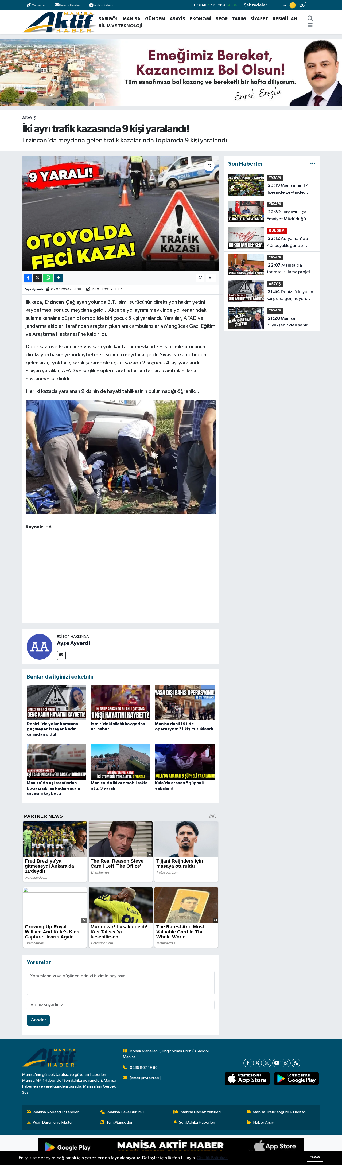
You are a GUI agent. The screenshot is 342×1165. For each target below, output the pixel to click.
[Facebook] (247, 1063)
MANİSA (132, 19)
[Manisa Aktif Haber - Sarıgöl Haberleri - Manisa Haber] (59, 22)
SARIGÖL (108, 19)
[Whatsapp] (286, 1063)
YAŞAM (275, 178)
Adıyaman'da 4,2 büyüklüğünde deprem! (287, 242)
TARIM (239, 19)
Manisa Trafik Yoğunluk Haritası (279, 1112)
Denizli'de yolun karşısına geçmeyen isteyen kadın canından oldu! (52, 729)
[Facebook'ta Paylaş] (28, 278)
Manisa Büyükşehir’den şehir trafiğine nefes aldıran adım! (289, 322)
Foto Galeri (103, 5)
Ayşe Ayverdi (33, 289)
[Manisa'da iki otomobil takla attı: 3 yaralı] (120, 761)
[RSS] (296, 1063)
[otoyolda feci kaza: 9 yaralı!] (121, 456)
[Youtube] (276, 1063)
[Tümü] (312, 164)
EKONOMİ (200, 19)
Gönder (38, 1020)
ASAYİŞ (177, 19)
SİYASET (259, 19)
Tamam (315, 1157)
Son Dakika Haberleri (197, 1122)
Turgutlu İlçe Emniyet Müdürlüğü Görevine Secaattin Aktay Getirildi (286, 216)
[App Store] (237, 1150)
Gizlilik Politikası (212, 1158)
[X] (257, 1063)
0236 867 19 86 (144, 1068)
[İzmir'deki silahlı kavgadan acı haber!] (120, 702)
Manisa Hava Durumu (125, 1112)
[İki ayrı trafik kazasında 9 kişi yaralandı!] (120, 213)
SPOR (222, 19)
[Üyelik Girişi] (317, 5)
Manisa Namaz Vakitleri (201, 1112)
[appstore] (247, 1078)
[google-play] (296, 1078)
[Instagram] (267, 1063)
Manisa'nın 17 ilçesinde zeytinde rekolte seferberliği (287, 189)
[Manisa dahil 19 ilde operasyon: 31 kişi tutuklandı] (185, 702)
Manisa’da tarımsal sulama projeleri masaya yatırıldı (291, 269)
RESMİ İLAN (285, 19)
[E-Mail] (61, 655)
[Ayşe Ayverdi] (39, 646)
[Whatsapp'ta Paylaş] (48, 278)
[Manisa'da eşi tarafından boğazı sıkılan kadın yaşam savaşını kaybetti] (56, 761)
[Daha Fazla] (58, 278)
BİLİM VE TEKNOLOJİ (120, 26)
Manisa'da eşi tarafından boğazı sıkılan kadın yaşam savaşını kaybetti (53, 788)
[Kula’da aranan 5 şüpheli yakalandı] (185, 761)
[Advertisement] (123, 577)
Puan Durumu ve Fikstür (53, 1122)
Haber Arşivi (263, 1122)
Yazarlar (39, 5)
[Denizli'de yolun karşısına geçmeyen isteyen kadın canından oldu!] (56, 702)
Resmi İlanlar (69, 5)
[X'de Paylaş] (37, 278)
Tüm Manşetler (119, 1122)
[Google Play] (104, 1150)
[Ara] (310, 18)
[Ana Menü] (310, 25)
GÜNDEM (155, 19)
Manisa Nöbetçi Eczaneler (56, 1112)
